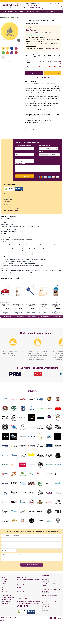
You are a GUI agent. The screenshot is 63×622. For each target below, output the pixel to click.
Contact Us (4, 591)
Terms (4, 620)
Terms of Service (6, 601)
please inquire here (53, 48)
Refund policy (5, 603)
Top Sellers (4, 579)
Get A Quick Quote (7, 316)
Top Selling (34, 14)
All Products (4, 583)
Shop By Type (3, 11)
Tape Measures (34, 129)
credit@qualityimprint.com (34, 601)
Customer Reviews (6, 599)
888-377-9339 (23, 598)
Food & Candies (53, 11)
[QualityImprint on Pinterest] (24, 606)
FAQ (3, 593)
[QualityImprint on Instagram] (27, 606)
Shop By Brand (11, 11)
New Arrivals (5, 581)
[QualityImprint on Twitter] (18, 606)
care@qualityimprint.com (34, 7)
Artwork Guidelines (6, 595)
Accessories (22, 11)
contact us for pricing (31, 46)
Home (3, 587)
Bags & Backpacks (39, 11)
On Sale (23, 14)
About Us (4, 589)
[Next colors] (20, 53)
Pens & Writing (17, 14)
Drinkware (46, 11)
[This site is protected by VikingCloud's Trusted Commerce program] (19, 189)
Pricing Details (5, 311)
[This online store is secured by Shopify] (9, 189)
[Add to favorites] (7, 285)
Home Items (3, 14)
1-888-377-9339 (31, 5)
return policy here (13, 210)
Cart (60, 14)
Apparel (16, 11)
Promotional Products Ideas (8, 597)
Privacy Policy (13, 617)
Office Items (10, 14)
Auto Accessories (30, 11)
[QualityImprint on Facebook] (21, 606)
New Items (29, 14)
